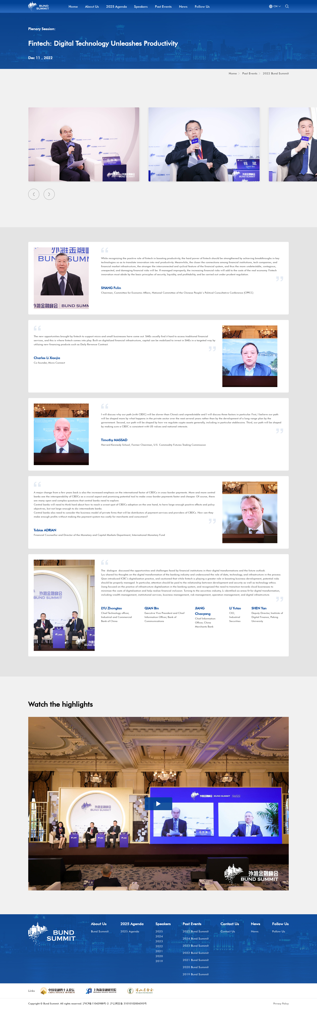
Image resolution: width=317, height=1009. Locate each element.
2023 (159, 941)
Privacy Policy (281, 1003)
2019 (159, 961)
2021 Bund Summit (196, 960)
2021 (159, 951)
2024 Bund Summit (196, 938)
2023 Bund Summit (196, 945)
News (183, 6)
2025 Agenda (116, 6)
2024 (159, 936)
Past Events (163, 6)
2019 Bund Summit (196, 974)
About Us (92, 6)
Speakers (141, 6)
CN (275, 6)
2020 (159, 956)
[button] (33, 194)
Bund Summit (100, 931)
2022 (159, 946)
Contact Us (228, 931)
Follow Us (202, 6)
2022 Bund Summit (276, 73)
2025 (159, 931)
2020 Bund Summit (196, 967)
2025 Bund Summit (196, 931)
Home (73, 6)
